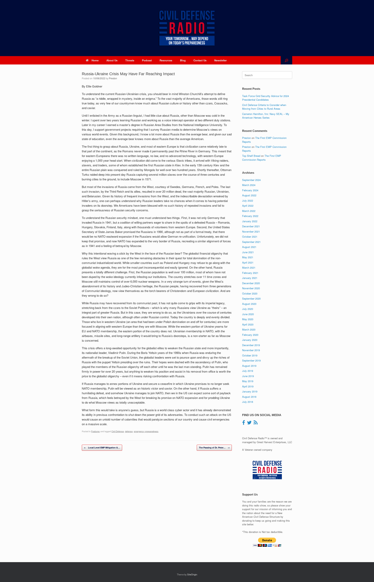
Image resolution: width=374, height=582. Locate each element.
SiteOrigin (192, 574)
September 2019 (251, 360)
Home (95, 60)
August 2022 (249, 195)
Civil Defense (117, 431)
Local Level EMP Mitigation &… (102, 447)
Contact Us (199, 60)
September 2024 (251, 180)
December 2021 (251, 226)
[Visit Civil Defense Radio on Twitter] (249, 423)
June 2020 (248, 314)
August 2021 (249, 247)
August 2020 (249, 304)
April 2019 (247, 386)
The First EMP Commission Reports (261, 157)
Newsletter (220, 60)
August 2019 (249, 366)
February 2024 (250, 190)
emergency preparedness (146, 431)
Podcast (147, 60)
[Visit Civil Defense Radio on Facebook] (243, 423)
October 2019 (249, 355)
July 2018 (247, 402)
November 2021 (251, 231)
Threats (129, 60)
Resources (166, 60)
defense (129, 431)
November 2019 (251, 350)
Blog (183, 60)
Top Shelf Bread (251, 156)
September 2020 (251, 298)
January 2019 (249, 391)
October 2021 (249, 236)
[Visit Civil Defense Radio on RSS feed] (256, 423)
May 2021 (247, 257)
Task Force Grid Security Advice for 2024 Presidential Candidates (265, 98)
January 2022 (249, 221)
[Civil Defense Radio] (187, 28)
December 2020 (251, 283)
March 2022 (248, 211)
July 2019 (247, 371)
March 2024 (248, 185)
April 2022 (247, 205)
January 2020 (249, 340)
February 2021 (250, 273)
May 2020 (247, 319)
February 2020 (250, 335)
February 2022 (250, 216)
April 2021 (247, 262)
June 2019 (248, 376)
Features (95, 431)
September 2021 (251, 242)
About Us (111, 60)
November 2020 (251, 288)
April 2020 (247, 324)
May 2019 (247, 381)
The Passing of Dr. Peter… (214, 447)
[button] (286, 60)
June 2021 (248, 252)
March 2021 (248, 267)
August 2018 (249, 397)
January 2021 (249, 278)
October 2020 (249, 293)
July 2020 (247, 309)
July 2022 (247, 200)
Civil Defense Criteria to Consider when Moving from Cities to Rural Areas (264, 107)
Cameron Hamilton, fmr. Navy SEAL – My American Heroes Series (265, 116)
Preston (113, 78)
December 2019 (251, 345)
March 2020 (248, 329)
